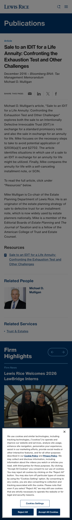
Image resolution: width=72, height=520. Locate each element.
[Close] (64, 431)
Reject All (23, 512)
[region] (36, 473)
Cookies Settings (35, 503)
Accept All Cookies (48, 512)
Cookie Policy (31, 455)
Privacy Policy (50, 455)
